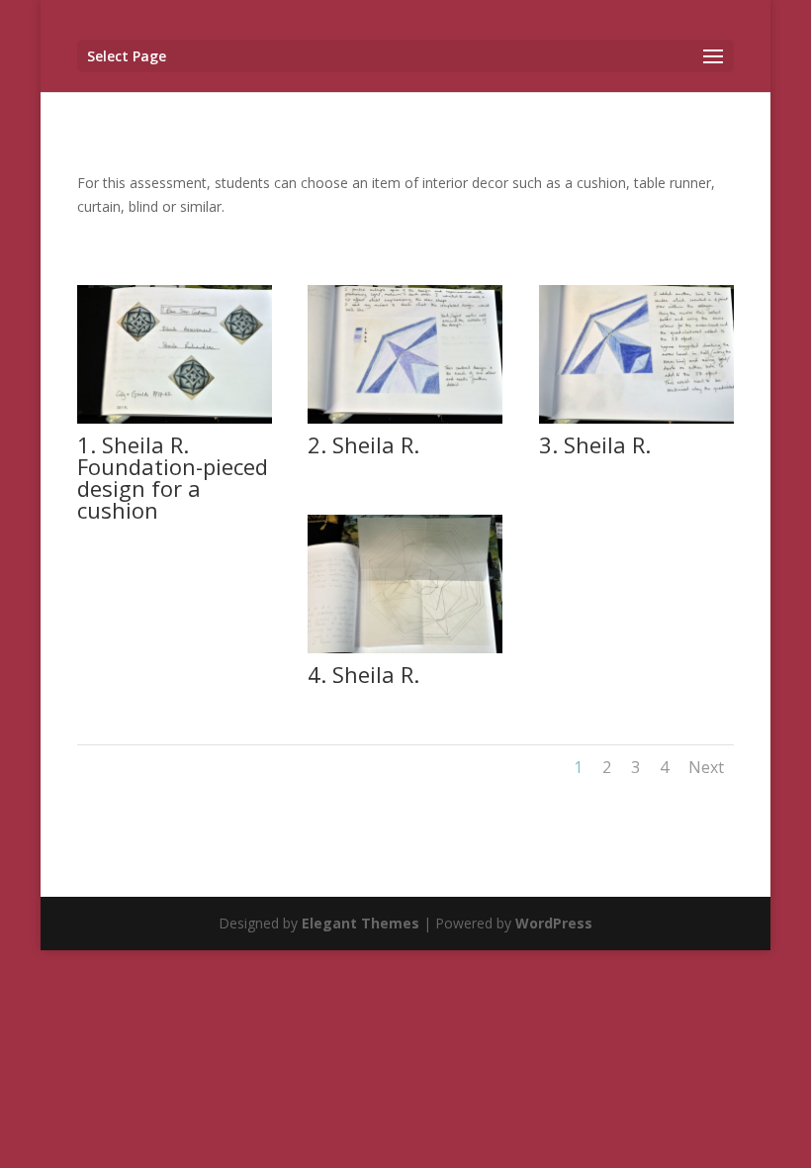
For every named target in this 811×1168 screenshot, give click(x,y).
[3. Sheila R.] (636, 418)
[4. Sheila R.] (405, 647)
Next (706, 767)
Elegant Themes (360, 923)
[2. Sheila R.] (405, 418)
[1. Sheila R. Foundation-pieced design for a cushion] (174, 418)
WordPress (553, 923)
